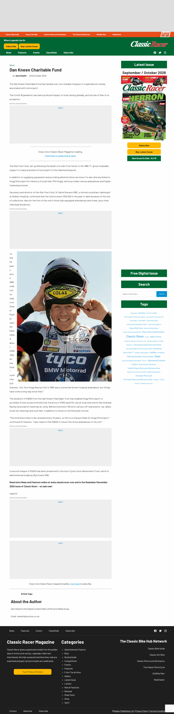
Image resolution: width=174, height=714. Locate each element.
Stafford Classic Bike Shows (147, 364)
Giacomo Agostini (152, 341)
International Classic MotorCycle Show (147, 345)
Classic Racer (135, 336)
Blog (66, 653)
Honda (161, 341)
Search (161, 294)
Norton (144, 360)
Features (68, 668)
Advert (60, 108)
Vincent (137, 383)
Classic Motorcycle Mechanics (153, 332)
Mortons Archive (134, 356)
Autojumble (134, 313)
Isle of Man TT (128, 352)
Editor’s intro (155, 336)
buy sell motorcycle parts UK (154, 317)
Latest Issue (70, 680)
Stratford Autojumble (153, 372)
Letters (153, 352)
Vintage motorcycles (146, 383)
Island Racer (157, 348)
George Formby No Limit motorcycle (135, 341)
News (12, 65)
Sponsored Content (156, 360)
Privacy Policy (141, 711)
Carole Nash (141, 320)
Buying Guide (70, 657)
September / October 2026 (144, 72)
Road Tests (69, 695)
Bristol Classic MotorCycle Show (134, 317)
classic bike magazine (154, 324)
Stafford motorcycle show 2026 (136, 372)
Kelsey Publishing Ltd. (124, 711)
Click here (74, 583)
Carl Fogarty (133, 320)
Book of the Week (152, 313)
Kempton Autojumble (142, 352)
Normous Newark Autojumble (131, 360)
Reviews (68, 691)
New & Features (71, 687)
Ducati (147, 337)
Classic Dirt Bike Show (151, 328)
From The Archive (72, 672)
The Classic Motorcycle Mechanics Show (137, 379)
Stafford (135, 364)
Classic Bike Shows (136, 328)
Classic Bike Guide (152, 320)
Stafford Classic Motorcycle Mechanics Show (144, 368)
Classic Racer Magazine (30, 642)
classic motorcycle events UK (132, 332)
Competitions (70, 661)
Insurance (129, 345)
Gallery (67, 676)
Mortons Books (148, 357)
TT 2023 (161, 379)
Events (67, 664)
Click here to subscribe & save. (60, 155)
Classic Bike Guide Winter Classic (137, 324)
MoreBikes (160, 352)
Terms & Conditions (158, 711)
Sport (67, 702)
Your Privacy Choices (33, 672)
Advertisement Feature (75, 649)
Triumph (155, 379)
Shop (66, 698)
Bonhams (142, 313)
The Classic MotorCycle (143, 376)
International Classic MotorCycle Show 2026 (139, 348)
